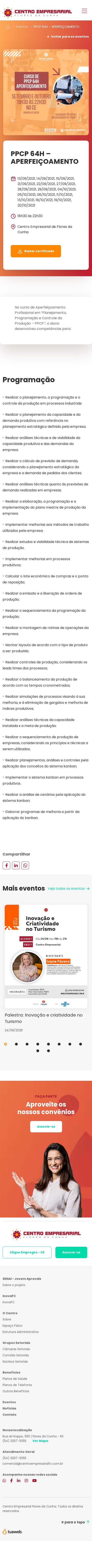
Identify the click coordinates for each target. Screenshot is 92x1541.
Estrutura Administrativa (21, 1332)
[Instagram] (26, 1481)
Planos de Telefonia (17, 1385)
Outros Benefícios (16, 1391)
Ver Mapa (40, 1441)
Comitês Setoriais (16, 1355)
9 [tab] (37, 1050)
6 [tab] (59, 1044)
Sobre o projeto (14, 1285)
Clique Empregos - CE (27, 1252)
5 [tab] (48, 1044)
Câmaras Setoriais (16, 1349)
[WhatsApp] (25, 865)
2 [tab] (16, 1044)
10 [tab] (48, 1050)
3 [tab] (27, 1044)
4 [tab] (37, 1044)
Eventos (22, 27)
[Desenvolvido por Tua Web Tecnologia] (12, 1531)
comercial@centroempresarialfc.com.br (33, 1463)
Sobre (7, 1319)
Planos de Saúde (15, 1379)
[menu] (84, 11)
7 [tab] (69, 1044)
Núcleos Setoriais (15, 1361)
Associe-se (46, 1126)
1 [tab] (5, 1044)
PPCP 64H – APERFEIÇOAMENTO (56, 27)
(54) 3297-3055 (14, 1441)
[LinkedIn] (16, 865)
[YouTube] (34, 1481)
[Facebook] (6, 865)
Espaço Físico (12, 1325)
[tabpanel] (46, 969)
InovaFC (9, 1302)
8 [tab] (80, 1044)
